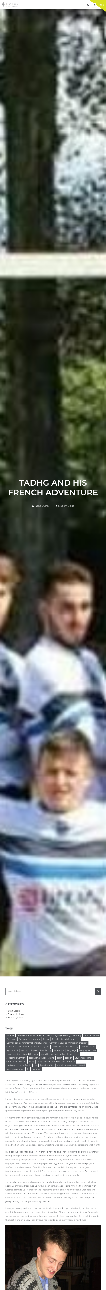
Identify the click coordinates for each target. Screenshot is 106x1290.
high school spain (29, 1050)
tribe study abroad (15, 1069)
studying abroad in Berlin (18, 1065)
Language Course (87, 1050)
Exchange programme (29, 1039)
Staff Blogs (14, 1011)
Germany (56, 1046)
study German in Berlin (63, 1061)
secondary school (37, 1058)
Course (87, 1035)
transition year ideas (67, 1065)
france (46, 1039)
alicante (10, 1035)
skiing (51, 1058)
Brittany (77, 1035)
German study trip (40, 1046)
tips (35, 1065)
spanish (68, 1058)
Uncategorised (16, 1017)
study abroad (43, 1061)
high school (12, 1050)
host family (45, 1050)
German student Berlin (17, 1046)
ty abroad (36, 1069)
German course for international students (26, 1043)
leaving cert (73, 1054)
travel (82, 1065)
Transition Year (47, 1065)
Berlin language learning (59, 1035)
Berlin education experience (30, 1035)
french (55, 1039)
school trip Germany (16, 1058)
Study (31, 1061)
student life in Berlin (16, 1061)
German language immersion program (68, 1043)
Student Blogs (66, 506)
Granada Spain (88, 1046)
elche (96, 1035)
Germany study (70, 1046)
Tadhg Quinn (41, 506)
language (71, 1050)
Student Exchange (84, 1058)
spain (59, 1058)
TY (28, 1069)
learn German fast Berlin (53, 1054)
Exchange (11, 1039)
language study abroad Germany (22, 1054)
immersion (59, 1050)
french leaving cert (70, 1039)
